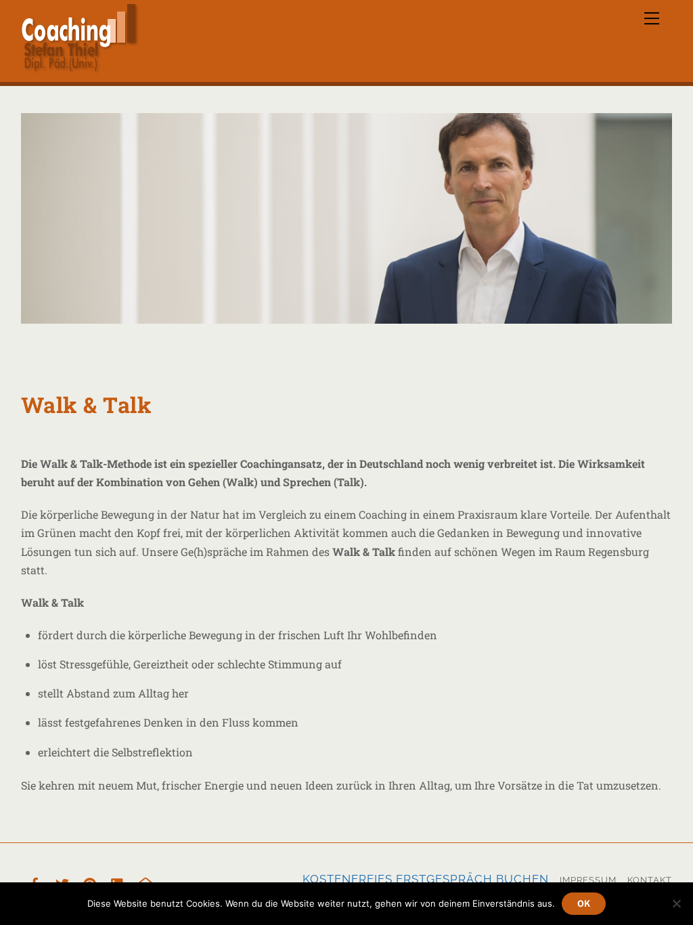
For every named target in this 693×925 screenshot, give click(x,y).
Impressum (588, 880)
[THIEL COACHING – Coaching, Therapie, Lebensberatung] (80, 68)
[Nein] (676, 903)
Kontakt (649, 880)
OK (583, 904)
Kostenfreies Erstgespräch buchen (426, 879)
